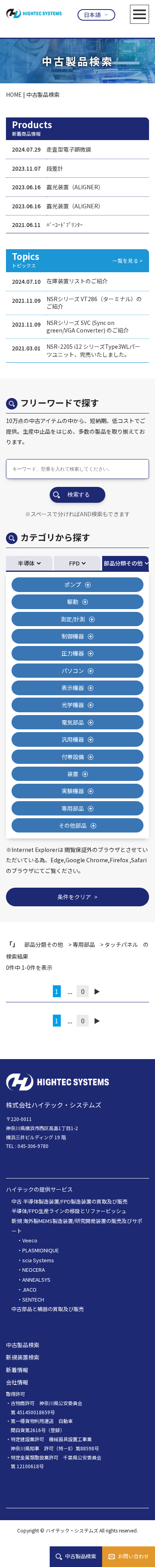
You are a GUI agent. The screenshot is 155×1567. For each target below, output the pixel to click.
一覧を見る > (127, 260)
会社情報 (17, 1382)
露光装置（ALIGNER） (75, 187)
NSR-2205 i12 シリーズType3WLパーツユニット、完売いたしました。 (93, 350)
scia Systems (38, 1260)
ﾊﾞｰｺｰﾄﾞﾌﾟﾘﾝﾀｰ (64, 225)
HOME (14, 94)
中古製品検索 (80, 1556)
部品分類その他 (123, 563)
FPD (74, 563)
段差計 (54, 168)
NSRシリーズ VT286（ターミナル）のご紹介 (94, 303)
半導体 (26, 563)
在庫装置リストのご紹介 (77, 281)
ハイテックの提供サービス (39, 1189)
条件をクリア (74, 897)
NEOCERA (33, 1269)
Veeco (29, 1240)
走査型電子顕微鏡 (68, 149)
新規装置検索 (22, 1357)
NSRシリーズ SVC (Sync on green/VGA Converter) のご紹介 (87, 327)
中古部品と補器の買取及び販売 (48, 1309)
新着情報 (17, 1370)
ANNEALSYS (36, 1279)
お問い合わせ (133, 1556)
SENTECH (33, 1299)
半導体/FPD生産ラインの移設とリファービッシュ (69, 1211)
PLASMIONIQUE (40, 1250)
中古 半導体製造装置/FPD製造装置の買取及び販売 (70, 1201)
